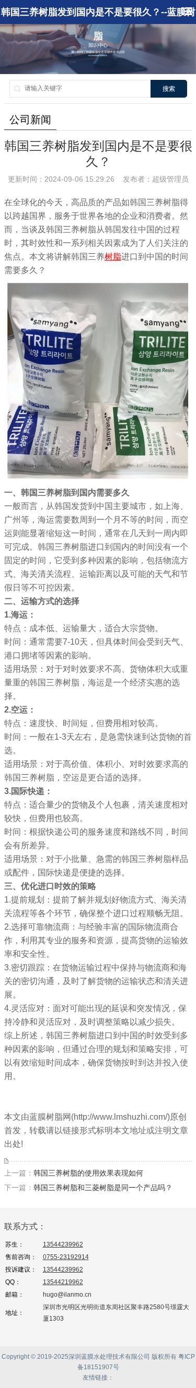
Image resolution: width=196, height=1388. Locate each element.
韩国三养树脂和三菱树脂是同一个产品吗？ (102, 1187)
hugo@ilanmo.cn (67, 1294)
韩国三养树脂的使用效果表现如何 (88, 1173)
